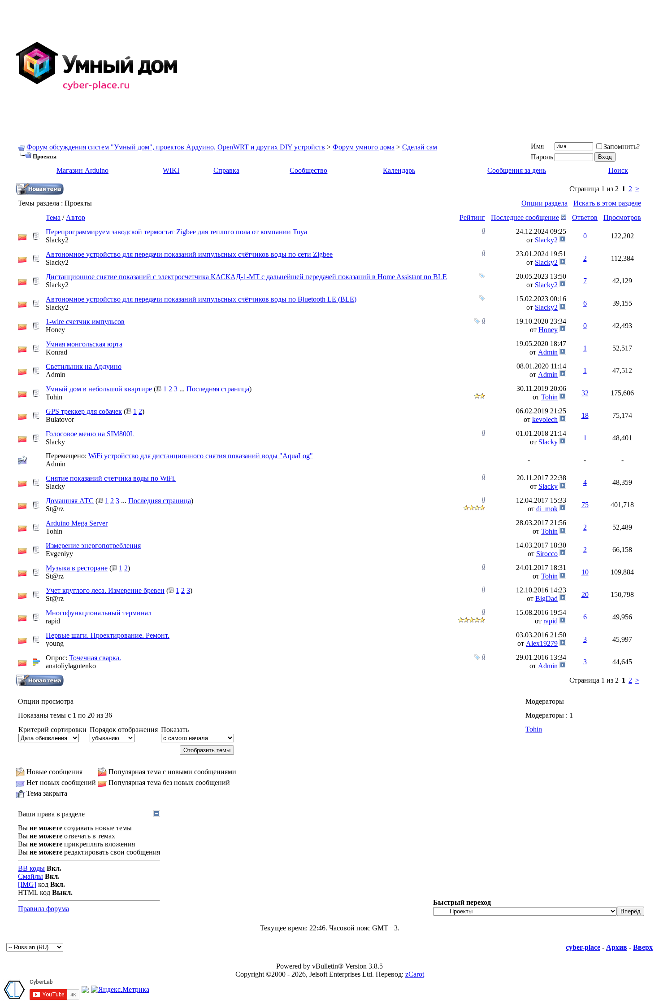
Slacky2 (57, 240)
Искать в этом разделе (607, 203)
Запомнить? (621, 146)
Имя (537, 146)
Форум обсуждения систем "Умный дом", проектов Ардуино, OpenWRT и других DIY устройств (175, 147)
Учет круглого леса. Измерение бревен (105, 590)
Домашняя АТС (70, 500)
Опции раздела (544, 203)
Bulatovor (60, 419)
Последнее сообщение (525, 217)
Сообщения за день (516, 170)
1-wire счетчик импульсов (85, 321)
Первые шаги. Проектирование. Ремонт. (107, 635)
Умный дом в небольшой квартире (99, 389)
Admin (548, 352)
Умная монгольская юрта (84, 344)
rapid (53, 621)
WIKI (171, 170)
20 (585, 594)
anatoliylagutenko (71, 666)
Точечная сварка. (95, 658)
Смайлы (30, 876)
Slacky (55, 442)
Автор (75, 217)
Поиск (618, 170)
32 (585, 393)
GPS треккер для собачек (84, 411)
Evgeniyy (59, 553)
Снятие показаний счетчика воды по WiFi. (111, 478)
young (55, 643)
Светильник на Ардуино (83, 366)
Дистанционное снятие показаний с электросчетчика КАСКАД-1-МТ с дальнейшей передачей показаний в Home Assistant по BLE (246, 277)
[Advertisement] (419, 66)
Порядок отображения (124, 729)
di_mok (547, 509)
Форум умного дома (364, 147)
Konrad (56, 352)
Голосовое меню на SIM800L (90, 434)
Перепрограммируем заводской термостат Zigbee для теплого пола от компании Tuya (176, 232)
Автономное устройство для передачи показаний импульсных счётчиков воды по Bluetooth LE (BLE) (201, 299)
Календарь (399, 170)
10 (585, 572)
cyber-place (583, 947)
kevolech (545, 419)
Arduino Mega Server (77, 523)
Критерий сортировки (52, 729)
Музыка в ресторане (77, 568)
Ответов (585, 217)
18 (585, 415)
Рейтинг (472, 217)
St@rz (55, 509)
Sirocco (547, 553)
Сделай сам (419, 147)
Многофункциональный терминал (99, 613)
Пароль (542, 157)
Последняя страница (217, 389)
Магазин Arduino (82, 170)
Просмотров (622, 217)
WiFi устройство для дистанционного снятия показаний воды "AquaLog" (200, 456)
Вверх (643, 947)
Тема (53, 217)
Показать (175, 729)
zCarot (414, 974)
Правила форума (43, 908)
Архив (616, 947)
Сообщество (308, 170)
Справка (226, 170)
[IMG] (27, 884)
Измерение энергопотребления (93, 545)
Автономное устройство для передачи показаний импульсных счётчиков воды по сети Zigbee (189, 254)
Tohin (54, 397)
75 (585, 505)
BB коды (31, 868)
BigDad (546, 598)
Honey (55, 329)
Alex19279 (542, 643)
